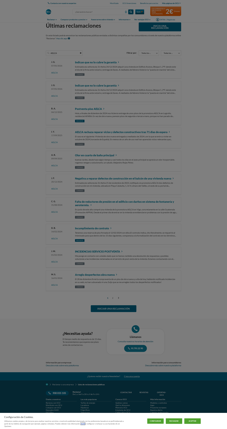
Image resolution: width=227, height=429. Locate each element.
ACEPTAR (192, 421)
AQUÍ (83, 424)
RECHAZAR (174, 421)
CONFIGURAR (155, 421)
